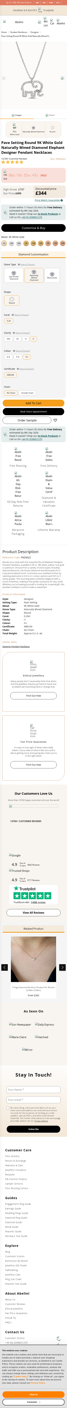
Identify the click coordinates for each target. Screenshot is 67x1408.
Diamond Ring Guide (16, 1217)
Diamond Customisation (33, 254)
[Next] (63, 78)
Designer (35, 32)
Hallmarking (11, 1270)
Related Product (33, 928)
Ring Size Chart (13, 1279)
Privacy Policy (38, 1383)
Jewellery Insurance (15, 1169)
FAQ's (8, 1322)
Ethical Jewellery (14, 1308)
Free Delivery (12, 1156)
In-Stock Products (48, 213)
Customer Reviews (15, 1304)
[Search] (39, 22)
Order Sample (27, 420)
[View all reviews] (12, 162)
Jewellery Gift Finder (16, 1265)
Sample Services (14, 1183)
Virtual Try (10, 1317)
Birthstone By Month (16, 1260)
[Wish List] (45, 22)
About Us (10, 1299)
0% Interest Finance (16, 1179)
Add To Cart (33, 403)
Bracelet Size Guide (16, 1283)
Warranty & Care (14, 1165)
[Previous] (4, 78)
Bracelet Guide (13, 1231)
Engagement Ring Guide (18, 1203)
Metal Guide (12, 1226)
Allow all (33, 1394)
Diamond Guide (13, 1222)
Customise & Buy (33, 228)
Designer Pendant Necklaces (16, 646)
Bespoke (10, 1174)
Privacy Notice (41, 1120)
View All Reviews (33, 912)
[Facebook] (59, 1338)
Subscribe (33, 1129)
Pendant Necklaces (18, 32)
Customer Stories (14, 1256)
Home (4, 32)
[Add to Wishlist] (55, 420)
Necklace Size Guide (16, 1236)
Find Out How (33, 695)
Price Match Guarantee (47, 200)
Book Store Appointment (33, 411)
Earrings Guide (13, 1208)
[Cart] (52, 22)
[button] (33, 243)
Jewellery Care (12, 1274)
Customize (32, 1402)
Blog (7, 1251)
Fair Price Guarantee (16, 1313)
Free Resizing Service (16, 1188)
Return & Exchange (15, 1160)
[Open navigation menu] (61, 22)
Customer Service (15, 1338)
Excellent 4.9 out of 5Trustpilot (33, 10)
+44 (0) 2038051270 (31, 217)
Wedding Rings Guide (16, 1213)
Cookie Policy (21, 1376)
